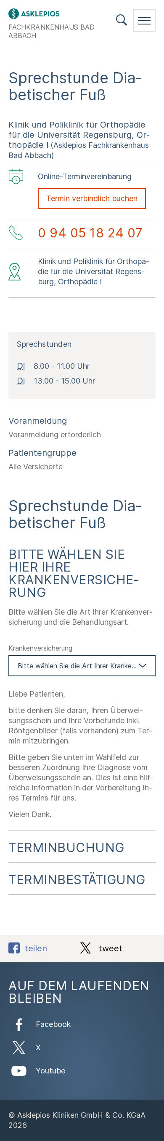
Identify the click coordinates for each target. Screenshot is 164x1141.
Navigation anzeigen (144, 20)
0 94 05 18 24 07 (90, 232)
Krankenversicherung (40, 648)
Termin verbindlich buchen (92, 198)
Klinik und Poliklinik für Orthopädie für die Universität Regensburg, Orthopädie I (79, 135)
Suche (121, 20)
